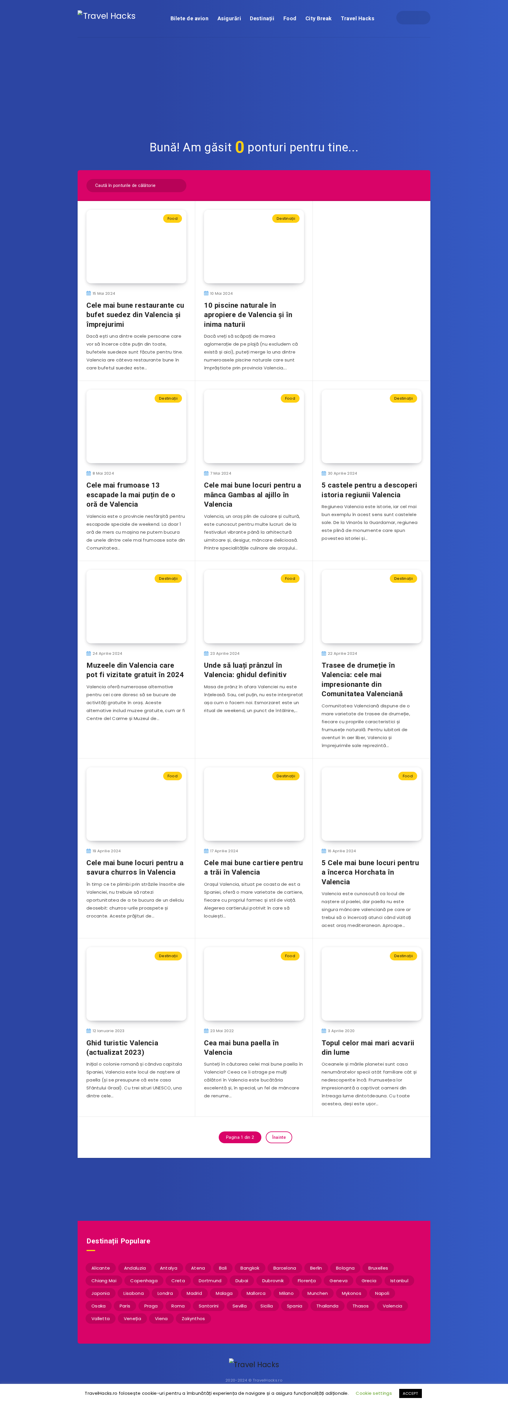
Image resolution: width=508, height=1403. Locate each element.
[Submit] (178, 185)
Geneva (338, 1281)
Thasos (360, 1306)
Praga (151, 1306)
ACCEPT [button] (410, 1393)
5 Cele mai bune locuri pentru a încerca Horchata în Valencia (370, 872)
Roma (178, 1306)
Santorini (209, 1306)
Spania (295, 1306)
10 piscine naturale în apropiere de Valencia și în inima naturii (248, 315)
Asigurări (229, 18)
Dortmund (210, 1281)
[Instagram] (418, 17)
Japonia (100, 1293)
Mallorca (256, 1293)
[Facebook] (408, 17)
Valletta (100, 1318)
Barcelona (284, 1268)
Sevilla (240, 1306)
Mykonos (351, 1293)
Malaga (224, 1293)
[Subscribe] (235, 1189)
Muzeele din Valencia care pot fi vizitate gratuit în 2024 (135, 670)
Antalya (168, 1268)
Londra (165, 1293)
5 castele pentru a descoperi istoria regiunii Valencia (369, 490)
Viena (161, 1318)
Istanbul (399, 1281)
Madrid (194, 1293)
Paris (125, 1306)
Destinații (262, 18)
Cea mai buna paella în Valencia (241, 1048)
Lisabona (133, 1293)
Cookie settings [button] (374, 1393)
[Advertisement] (254, 82)
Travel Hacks (357, 18)
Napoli (382, 1293)
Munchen (318, 1293)
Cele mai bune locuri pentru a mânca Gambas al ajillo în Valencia (252, 494)
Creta (178, 1281)
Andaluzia (135, 1268)
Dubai (241, 1281)
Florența (307, 1281)
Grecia (369, 1281)
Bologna (345, 1268)
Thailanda (327, 1306)
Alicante (100, 1268)
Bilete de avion (190, 18)
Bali (223, 1268)
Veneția (132, 1318)
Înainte (279, 1137)
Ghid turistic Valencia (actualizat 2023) (122, 1048)
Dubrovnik (273, 1281)
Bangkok (249, 1268)
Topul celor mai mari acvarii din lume (368, 1048)
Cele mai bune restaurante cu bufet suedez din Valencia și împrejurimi (135, 315)
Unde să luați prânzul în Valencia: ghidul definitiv (245, 670)
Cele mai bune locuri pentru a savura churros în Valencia (134, 867)
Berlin (316, 1268)
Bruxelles (378, 1268)
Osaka (98, 1306)
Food (290, 18)
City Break (318, 18)
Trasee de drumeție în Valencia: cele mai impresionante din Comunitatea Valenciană (362, 679)
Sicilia (266, 1306)
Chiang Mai (103, 1281)
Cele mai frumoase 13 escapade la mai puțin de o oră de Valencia (131, 494)
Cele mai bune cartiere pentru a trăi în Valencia (253, 867)
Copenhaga (144, 1281)
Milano (286, 1293)
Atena (198, 1268)
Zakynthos (193, 1318)
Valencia (392, 1306)
